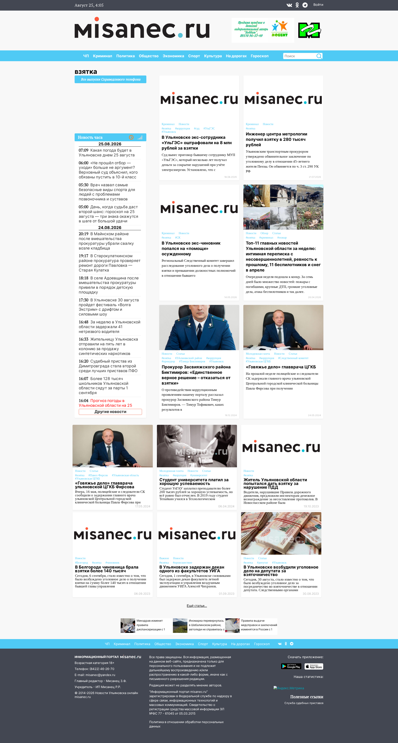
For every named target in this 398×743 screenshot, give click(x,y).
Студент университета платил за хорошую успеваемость (194, 481)
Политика (125, 56)
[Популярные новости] (140, 137)
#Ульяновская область (125, 475)
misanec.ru (83, 697)
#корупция (179, 475)
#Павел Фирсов (98, 475)
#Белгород (81, 562)
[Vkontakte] (289, 6)
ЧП (86, 56)
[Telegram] (305, 6)
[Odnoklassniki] (297, 6)
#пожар (282, 237)
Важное (164, 558)
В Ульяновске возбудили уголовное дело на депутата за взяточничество (281, 571)
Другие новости (110, 411)
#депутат (262, 562)
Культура (213, 56)
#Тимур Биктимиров (192, 361)
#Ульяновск (169, 131)
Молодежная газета (258, 353)
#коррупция (182, 128)
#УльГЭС (209, 128)
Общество (149, 56)
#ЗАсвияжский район (188, 358)
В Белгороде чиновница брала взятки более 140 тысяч (106, 569)
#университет (198, 475)
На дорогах (236, 56)
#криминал (266, 237)
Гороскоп (260, 56)
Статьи (276, 233)
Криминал (102, 56)
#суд (196, 128)
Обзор (264, 233)
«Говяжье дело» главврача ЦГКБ (281, 366)
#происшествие (182, 562)
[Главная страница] (142, 25)
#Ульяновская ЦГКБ (258, 361)
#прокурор (168, 361)
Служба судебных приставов (303, 703)
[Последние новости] (131, 137)
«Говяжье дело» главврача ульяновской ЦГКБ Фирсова (104, 485)
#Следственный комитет (293, 358)
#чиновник (112, 562)
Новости (184, 124)
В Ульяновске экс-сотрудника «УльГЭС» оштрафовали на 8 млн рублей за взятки (197, 143)
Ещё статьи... (197, 606)
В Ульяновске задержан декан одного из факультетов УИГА (191, 569)
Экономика (173, 56)
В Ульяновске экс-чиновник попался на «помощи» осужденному (191, 248)
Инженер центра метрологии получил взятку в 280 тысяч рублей (276, 139)
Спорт (194, 56)
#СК (177, 237)
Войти (318, 4)
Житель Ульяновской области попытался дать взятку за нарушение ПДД (275, 483)
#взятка (166, 128)
